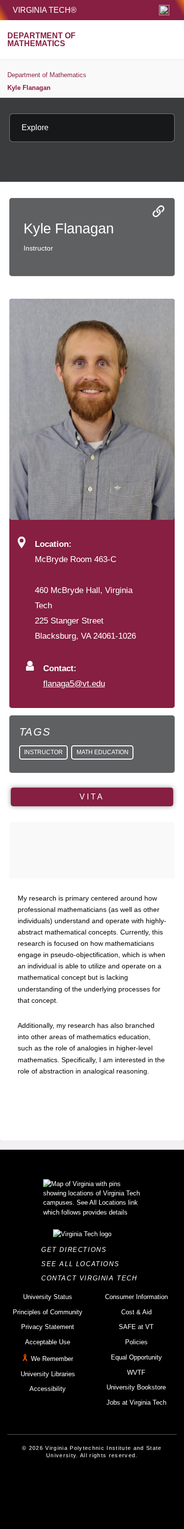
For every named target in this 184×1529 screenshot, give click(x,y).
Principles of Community (47, 1312)
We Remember (52, 1358)
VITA (92, 797)
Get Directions (76, 1249)
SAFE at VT (136, 1327)
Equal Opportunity (136, 1357)
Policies (136, 1342)
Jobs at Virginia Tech (136, 1402)
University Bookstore (136, 1387)
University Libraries (48, 1374)
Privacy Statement (47, 1327)
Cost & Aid (136, 1312)
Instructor (43, 752)
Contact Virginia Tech (92, 1278)
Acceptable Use (47, 1342)
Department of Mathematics (46, 75)
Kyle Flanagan (29, 87)
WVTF (136, 1372)
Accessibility (47, 1388)
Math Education (103, 752)
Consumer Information (136, 1297)
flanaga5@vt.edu (74, 683)
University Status (47, 1297)
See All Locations (83, 1264)
